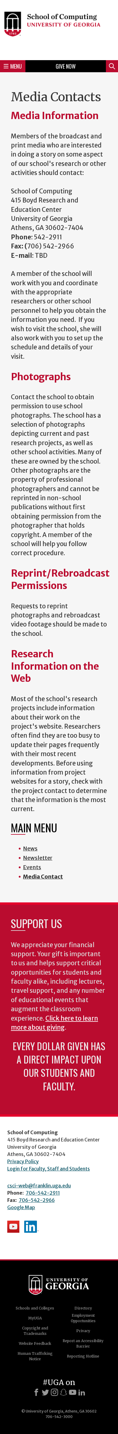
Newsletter (37, 857)
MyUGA (35, 1318)
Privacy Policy (23, 1161)
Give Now (66, 66)
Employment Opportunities (83, 1318)
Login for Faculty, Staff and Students (48, 1169)
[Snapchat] (63, 1392)
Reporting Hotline (83, 1356)
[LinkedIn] (81, 1392)
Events (32, 867)
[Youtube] (72, 1392)
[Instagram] (54, 1392)
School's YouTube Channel (13, 1227)
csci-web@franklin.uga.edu (39, 1186)
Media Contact (43, 876)
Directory (83, 1308)
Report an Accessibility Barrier (83, 1343)
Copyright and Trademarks (35, 1331)
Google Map (21, 1207)
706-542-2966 (37, 1200)
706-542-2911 (43, 1193)
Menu (16, 66)
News (30, 848)
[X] (45, 1392)
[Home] (59, 29)
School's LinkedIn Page (31, 1227)
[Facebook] (36, 1392)
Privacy (83, 1331)
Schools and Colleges (35, 1308)
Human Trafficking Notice (35, 1356)
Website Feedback (35, 1343)
